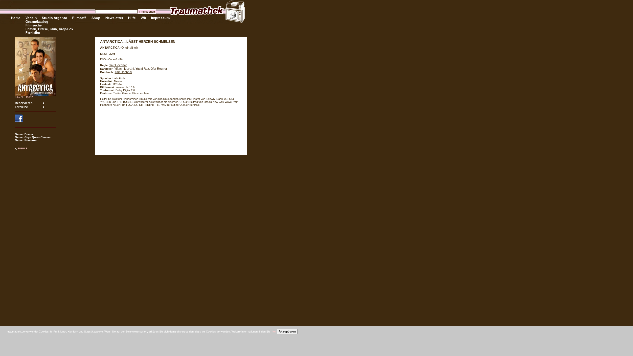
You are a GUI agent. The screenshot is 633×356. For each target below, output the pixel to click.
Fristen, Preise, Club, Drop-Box (49, 29)
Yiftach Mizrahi (124, 68)
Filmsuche (33, 25)
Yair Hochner (118, 65)
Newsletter (114, 18)
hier (273, 331)
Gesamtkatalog (36, 21)
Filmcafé (79, 18)
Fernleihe (32, 33)
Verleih (31, 18)
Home (16, 18)
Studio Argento (54, 18)
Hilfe (132, 18)
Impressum (160, 18)
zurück (22, 148)
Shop (95, 18)
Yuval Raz (142, 68)
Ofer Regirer (159, 68)
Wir (143, 18)
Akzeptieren (287, 331)
